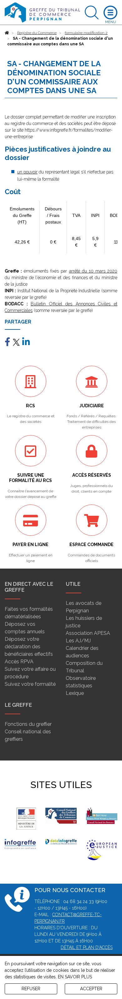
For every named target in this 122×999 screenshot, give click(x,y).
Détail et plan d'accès (87, 947)
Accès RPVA (19, 662)
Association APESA (88, 633)
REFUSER (31, 988)
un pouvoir (27, 171)
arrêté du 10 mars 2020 (93, 271)
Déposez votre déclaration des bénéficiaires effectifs (29, 646)
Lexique (75, 693)
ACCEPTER (91, 988)
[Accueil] (7, 33)
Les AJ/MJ (78, 641)
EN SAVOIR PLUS (75, 976)
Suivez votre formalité (30, 684)
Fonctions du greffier (28, 724)
